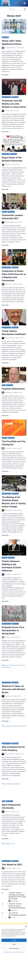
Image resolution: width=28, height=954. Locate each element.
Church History (6, 493)
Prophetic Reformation (13, 388)
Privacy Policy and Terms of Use (17, 952)
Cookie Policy (6, 952)
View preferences (14, 948)
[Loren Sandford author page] (3, 392)
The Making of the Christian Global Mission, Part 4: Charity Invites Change (17, 896)
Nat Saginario (8, 574)
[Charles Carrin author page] (3, 284)
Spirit (3, 385)
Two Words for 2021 (12, 864)
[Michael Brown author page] (3, 696)
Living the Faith (6, 97)
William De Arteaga (9, 222)
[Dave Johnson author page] (3, 448)
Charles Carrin (8, 284)
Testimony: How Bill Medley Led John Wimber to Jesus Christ (14, 103)
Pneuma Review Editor (10, 47)
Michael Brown (8, 696)
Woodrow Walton (9, 510)
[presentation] (14, 27)
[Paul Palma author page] (3, 637)
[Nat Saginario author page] (3, 574)
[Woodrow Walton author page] (3, 510)
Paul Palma (7, 637)
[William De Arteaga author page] (3, 222)
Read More (6, 74)
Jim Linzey (7, 110)
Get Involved (5, 153)
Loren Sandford (8, 392)
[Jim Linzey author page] (3, 111)
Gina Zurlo (7, 811)
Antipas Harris (8, 164)
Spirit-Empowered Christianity (17, 915)
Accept (14, 940)
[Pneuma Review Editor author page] (3, 48)
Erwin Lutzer (8, 868)
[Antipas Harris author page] (3, 164)
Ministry (4, 211)
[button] (26, 926)
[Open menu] (24, 3)
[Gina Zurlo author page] (3, 811)
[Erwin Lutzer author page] (3, 868)
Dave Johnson (8, 448)
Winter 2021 (5, 37)
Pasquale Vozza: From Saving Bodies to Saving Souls (13, 630)
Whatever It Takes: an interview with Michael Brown (13, 689)
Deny (14, 944)
